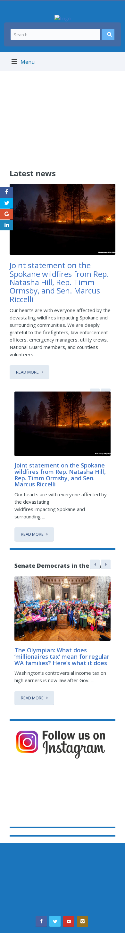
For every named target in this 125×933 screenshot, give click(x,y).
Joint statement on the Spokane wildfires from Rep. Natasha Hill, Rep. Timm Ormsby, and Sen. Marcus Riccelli (59, 282)
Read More (27, 372)
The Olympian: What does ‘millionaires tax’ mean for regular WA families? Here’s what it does (61, 656)
